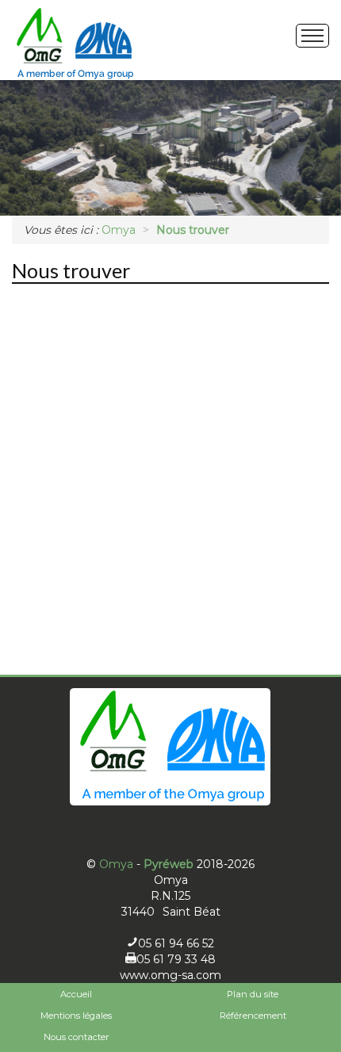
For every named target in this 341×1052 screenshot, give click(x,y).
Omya (116, 864)
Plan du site (252, 994)
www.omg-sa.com (170, 975)
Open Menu (312, 36)
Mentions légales (76, 1015)
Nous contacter (76, 1036)
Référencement (253, 1015)
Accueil (76, 994)
